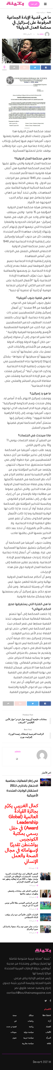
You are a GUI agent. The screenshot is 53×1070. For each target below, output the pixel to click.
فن (15, 1021)
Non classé (47, 1015)
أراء (49, 1021)
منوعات (14, 1032)
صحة (15, 1015)
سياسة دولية (40, 12)
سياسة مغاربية (28, 1043)
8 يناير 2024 (27, 34)
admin (41, 34)
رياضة (31, 1026)
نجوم (15, 1038)
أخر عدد (34, 4)
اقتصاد (48, 1026)
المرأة (48, 1038)
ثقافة (49, 1043)
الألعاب (48, 1032)
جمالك (31, 1015)
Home (49, 12)
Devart (37, 1061)
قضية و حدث (11, 1026)
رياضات (31, 1021)
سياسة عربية (28, 1038)
